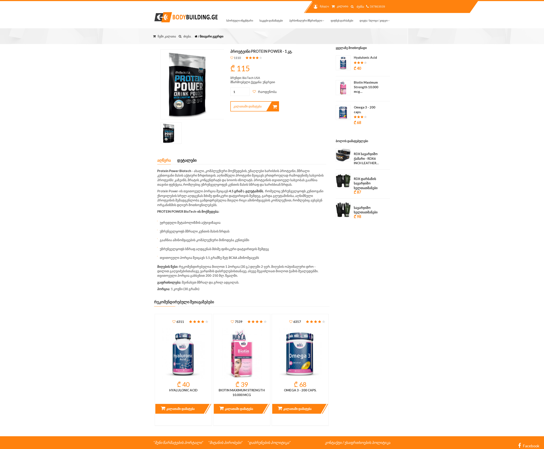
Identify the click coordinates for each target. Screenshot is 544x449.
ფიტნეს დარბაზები (342, 20)
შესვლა (324, 6)
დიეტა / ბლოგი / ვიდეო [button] (374, 20)
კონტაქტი (333, 442)
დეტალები (187, 160)
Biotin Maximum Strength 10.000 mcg (242, 392)
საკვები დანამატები (271, 20)
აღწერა (164, 160)
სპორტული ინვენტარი (239, 20)
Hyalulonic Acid (183, 390)
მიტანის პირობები (225, 442)
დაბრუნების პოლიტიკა (269, 442)
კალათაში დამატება (247, 106)
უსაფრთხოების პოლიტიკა (367, 442)
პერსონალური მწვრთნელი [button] (306, 20)
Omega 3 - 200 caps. (300, 390)
